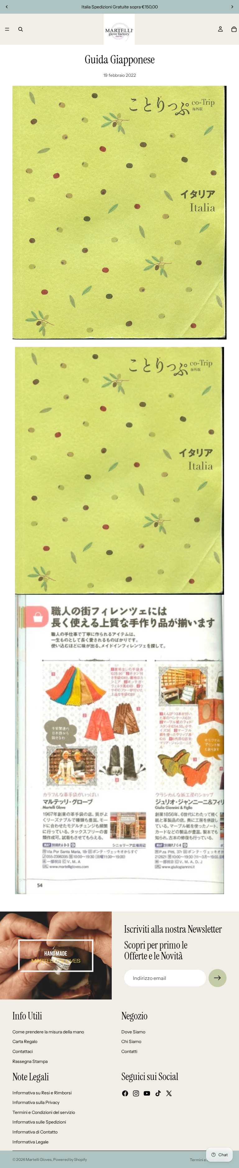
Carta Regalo (24, 1042)
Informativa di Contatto (35, 1132)
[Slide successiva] (232, 7)
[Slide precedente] (7, 7)
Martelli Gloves (39, 1159)
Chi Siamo (131, 1042)
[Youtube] (147, 1093)
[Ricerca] (20, 29)
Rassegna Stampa (30, 1061)
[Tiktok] (158, 1093)
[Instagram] (136, 1093)
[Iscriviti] (218, 978)
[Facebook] (125, 1093)
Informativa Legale (30, 1142)
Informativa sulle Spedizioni (39, 1122)
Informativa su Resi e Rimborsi (42, 1093)
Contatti (129, 1051)
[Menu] (7, 29)
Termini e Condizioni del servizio (43, 1112)
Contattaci (22, 1051)
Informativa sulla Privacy (35, 1102)
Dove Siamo (133, 1032)
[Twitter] (169, 1093)
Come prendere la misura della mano (48, 1032)
